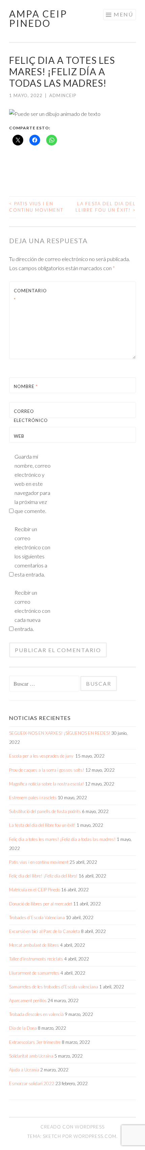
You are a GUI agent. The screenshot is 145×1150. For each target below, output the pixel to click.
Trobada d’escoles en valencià (36, 1014)
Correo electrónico (30, 420)
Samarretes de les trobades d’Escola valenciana (53, 986)
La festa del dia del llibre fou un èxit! (106, 207)
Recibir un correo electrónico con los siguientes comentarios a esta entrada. (32, 552)
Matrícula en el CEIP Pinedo (34, 889)
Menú (123, 14)
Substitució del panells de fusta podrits (45, 811)
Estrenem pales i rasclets (33, 797)
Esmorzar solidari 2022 (31, 1083)
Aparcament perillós (28, 1000)
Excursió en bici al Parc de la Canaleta (44, 931)
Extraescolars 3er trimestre (35, 1042)
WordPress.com (95, 1136)
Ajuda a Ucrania (24, 1069)
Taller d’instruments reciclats (36, 959)
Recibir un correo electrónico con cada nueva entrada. (32, 610)
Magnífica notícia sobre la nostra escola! (46, 783)
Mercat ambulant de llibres (34, 945)
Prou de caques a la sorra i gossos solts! (46, 770)
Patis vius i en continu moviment (36, 207)
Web (19, 436)
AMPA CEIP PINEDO (38, 18)
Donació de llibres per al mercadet (40, 903)
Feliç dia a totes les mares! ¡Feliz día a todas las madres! (62, 839)
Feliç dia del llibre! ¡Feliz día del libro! (43, 876)
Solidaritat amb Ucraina (31, 1056)
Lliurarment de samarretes (34, 973)
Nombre (26, 386)
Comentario (30, 295)
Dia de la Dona (23, 1028)
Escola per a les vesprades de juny (41, 756)
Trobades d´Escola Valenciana (37, 917)
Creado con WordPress (72, 1127)
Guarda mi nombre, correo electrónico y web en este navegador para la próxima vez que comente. (32, 483)
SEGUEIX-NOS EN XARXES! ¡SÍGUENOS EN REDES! (59, 733)
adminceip (63, 95)
